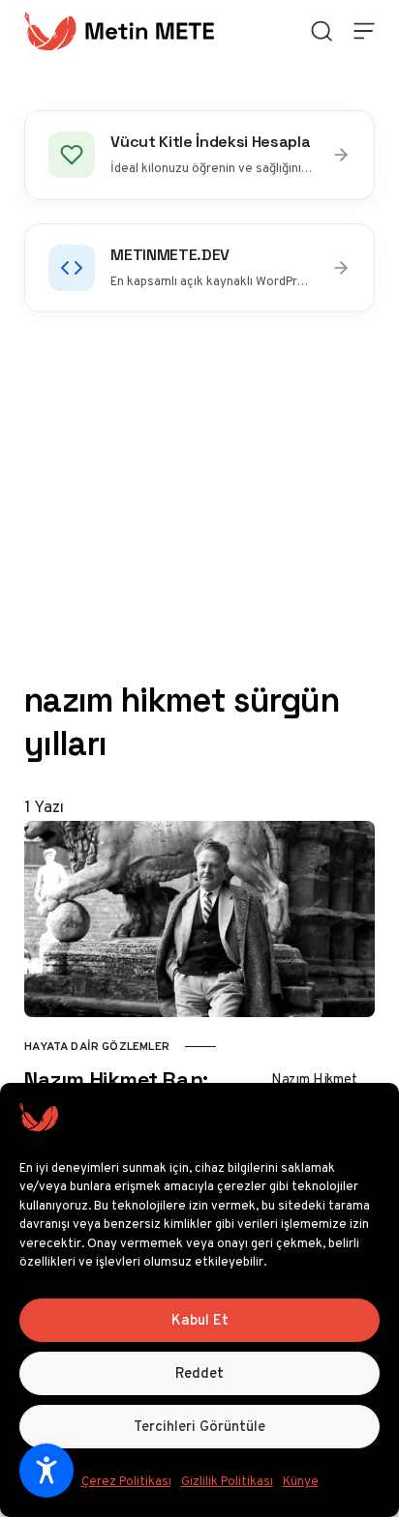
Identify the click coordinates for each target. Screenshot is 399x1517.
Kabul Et (200, 1319)
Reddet (199, 1373)
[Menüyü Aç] (364, 31)
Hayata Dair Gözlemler (96, 1046)
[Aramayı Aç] (321, 31)
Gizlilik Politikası (227, 1481)
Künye (301, 1481)
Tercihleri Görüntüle (199, 1426)
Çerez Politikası (126, 1481)
